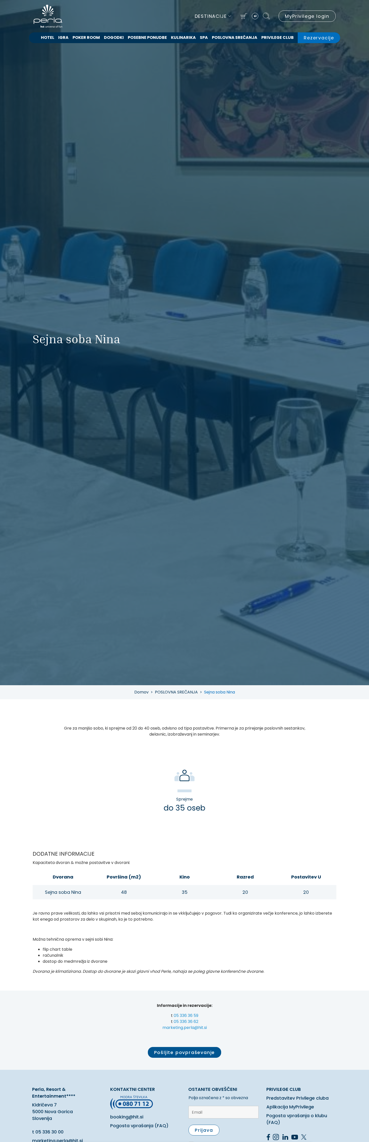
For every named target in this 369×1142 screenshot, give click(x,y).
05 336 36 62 (186, 1021)
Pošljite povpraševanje (184, 1052)
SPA (204, 38)
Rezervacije (319, 38)
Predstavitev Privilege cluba (297, 1098)
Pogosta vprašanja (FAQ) (139, 1125)
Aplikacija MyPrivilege (290, 1107)
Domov (141, 692)
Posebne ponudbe (147, 38)
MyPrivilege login (307, 16)
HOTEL (47, 38)
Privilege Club (277, 38)
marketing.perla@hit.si (184, 1027)
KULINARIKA (183, 38)
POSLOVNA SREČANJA (234, 38)
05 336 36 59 (186, 1015)
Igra (63, 38)
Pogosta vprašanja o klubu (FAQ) (296, 1118)
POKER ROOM (86, 38)
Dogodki (114, 38)
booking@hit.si (126, 1117)
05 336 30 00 (49, 1132)
